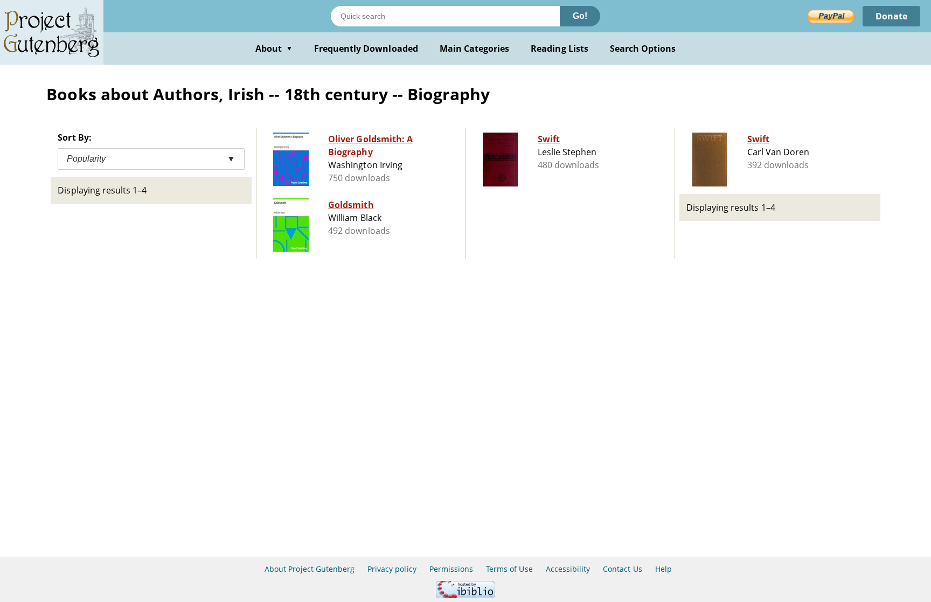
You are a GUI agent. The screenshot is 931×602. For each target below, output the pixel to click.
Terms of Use (509, 569)
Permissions (451, 569)
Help (663, 569)
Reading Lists (559, 48)
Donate (891, 16)
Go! (580, 15)
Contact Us (622, 569)
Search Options (643, 48)
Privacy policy (391, 569)
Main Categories (475, 48)
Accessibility (568, 569)
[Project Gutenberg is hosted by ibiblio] (465, 595)
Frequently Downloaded (366, 48)
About (274, 48)
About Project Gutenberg (310, 569)
